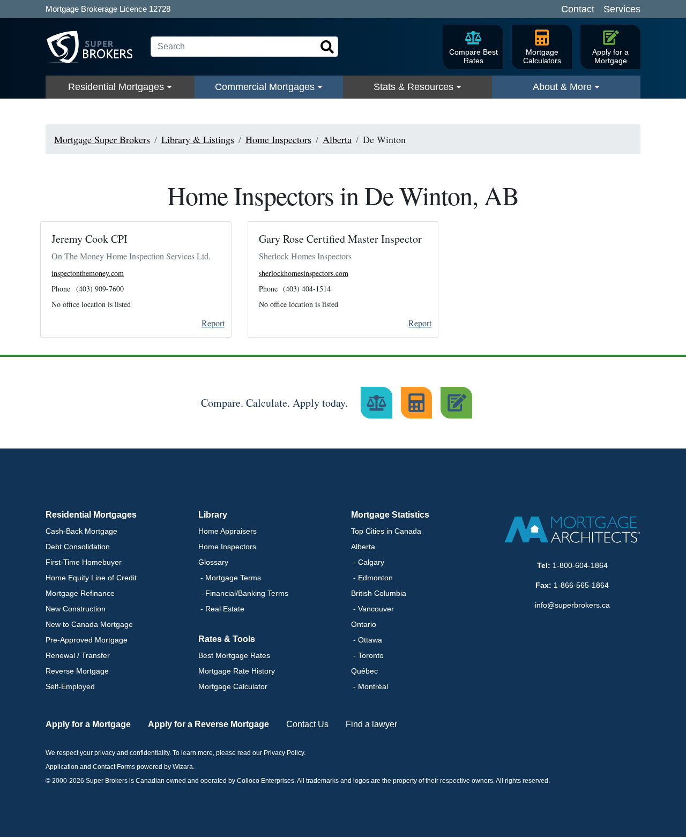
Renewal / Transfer (78, 655)
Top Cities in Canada (386, 531)
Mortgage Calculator (232, 686)
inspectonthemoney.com (87, 273)
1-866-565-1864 (581, 585)
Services (621, 9)
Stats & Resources (413, 86)
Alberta (363, 546)
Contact (577, 9)
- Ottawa (366, 640)
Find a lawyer (371, 724)
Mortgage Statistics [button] (390, 514)
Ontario (363, 624)
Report (213, 322)
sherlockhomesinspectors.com (303, 273)
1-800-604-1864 (580, 565)
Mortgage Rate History (236, 671)
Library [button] (212, 514)
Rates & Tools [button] (226, 639)
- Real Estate (221, 608)
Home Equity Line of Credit (91, 577)
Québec (364, 671)
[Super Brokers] (94, 47)
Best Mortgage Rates (234, 655)
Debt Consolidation (78, 546)
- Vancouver (372, 608)
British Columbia (378, 593)
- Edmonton (372, 577)
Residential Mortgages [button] (91, 514)
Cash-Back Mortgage (81, 531)
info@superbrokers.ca (572, 605)
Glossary (213, 562)
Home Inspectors (227, 546)
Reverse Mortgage (77, 671)
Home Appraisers (227, 531)
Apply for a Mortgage (88, 724)
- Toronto (367, 655)
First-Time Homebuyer (84, 562)
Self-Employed (70, 686)
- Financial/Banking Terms (243, 593)
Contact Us (307, 724)
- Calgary (367, 562)
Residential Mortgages (116, 86)
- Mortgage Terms (229, 577)
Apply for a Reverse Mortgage (208, 724)
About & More (562, 86)
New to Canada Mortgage (89, 624)
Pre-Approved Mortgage (87, 640)
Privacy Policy (284, 753)
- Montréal (369, 686)
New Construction (76, 608)
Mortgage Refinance (80, 593)
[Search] (327, 47)
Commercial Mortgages (265, 86)
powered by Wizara (165, 767)
